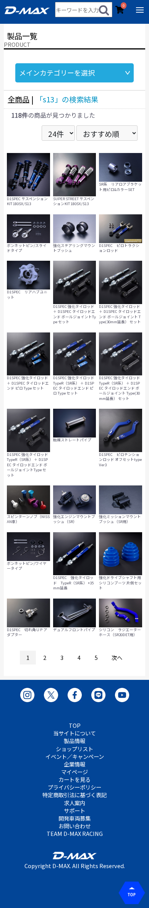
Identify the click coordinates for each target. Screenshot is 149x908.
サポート (74, 810)
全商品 (18, 99)
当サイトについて (74, 733)
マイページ (74, 772)
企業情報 (74, 764)
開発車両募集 (74, 818)
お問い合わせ (74, 826)
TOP (75, 725)
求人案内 (74, 803)
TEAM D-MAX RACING (75, 833)
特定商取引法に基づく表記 (74, 795)
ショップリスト (74, 749)
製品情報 (74, 741)
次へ (117, 657)
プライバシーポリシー (74, 787)
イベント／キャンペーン (74, 756)
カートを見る (74, 779)
